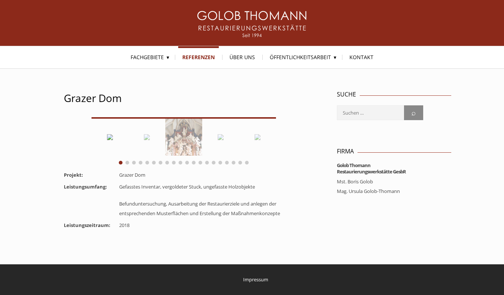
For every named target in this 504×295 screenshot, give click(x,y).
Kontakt (361, 57)
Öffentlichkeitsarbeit (300, 57)
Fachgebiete (147, 57)
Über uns (242, 57)
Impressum (255, 279)
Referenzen (198, 57)
